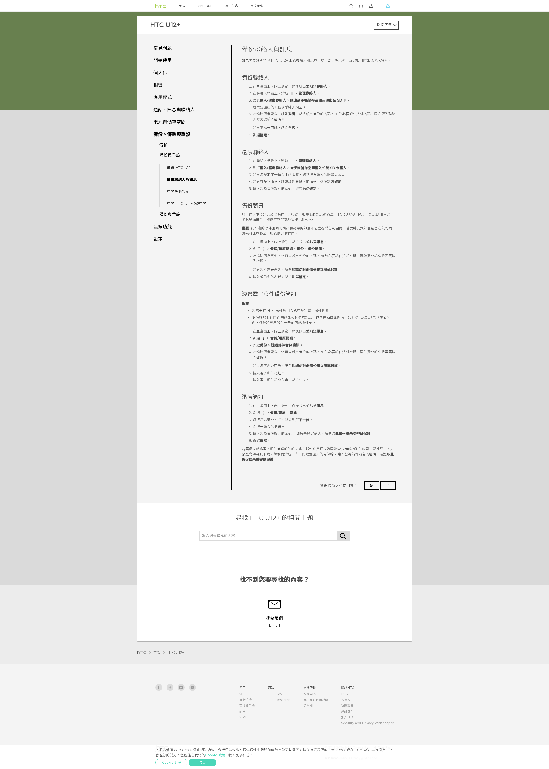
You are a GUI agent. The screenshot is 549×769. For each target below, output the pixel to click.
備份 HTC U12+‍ (180, 167)
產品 (182, 6)
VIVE (243, 717)
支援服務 (257, 6)
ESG (344, 694)
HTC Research (279, 700)
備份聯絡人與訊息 (182, 179)
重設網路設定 (178, 191)
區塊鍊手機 (247, 706)
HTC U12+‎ (175, 653)
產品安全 (347, 711)
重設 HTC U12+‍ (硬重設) (187, 203)
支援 (156, 653)
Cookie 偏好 (171, 762)
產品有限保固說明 (315, 700)
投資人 (346, 700)
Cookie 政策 (215, 755)
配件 (242, 711)
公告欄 (308, 706)
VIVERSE (205, 6)
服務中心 (309, 694)
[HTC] (160, 5)
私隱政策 (347, 706)
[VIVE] (387, 5)
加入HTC (347, 717)
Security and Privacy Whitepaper (367, 723)
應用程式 (231, 6)
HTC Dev (275, 694)
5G (241, 694)
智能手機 (245, 700)
